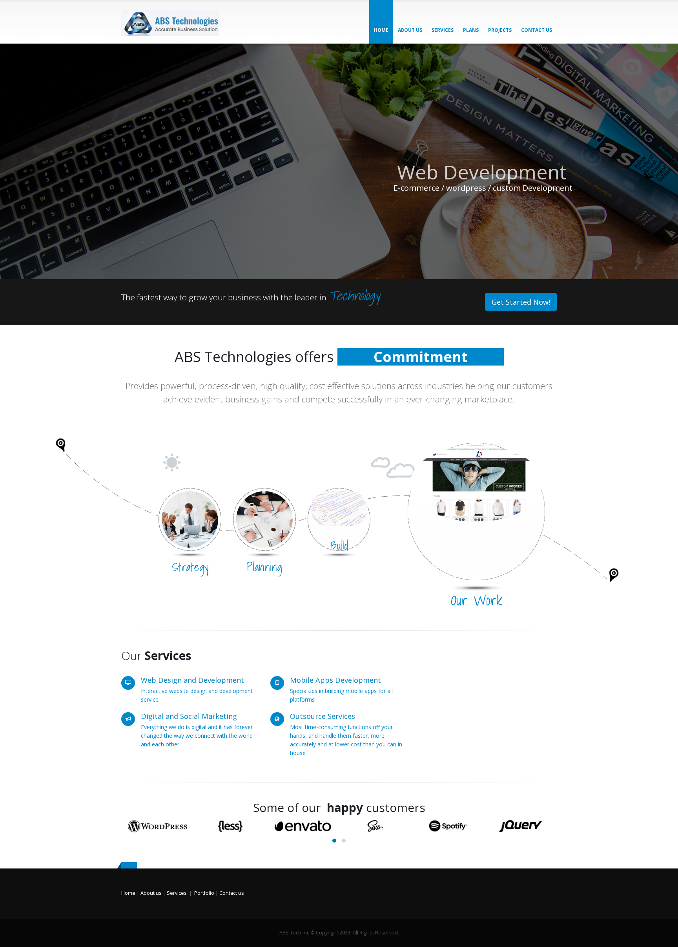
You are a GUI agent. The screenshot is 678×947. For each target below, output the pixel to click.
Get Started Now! (521, 302)
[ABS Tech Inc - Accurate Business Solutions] (170, 23)
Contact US (536, 30)
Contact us (231, 893)
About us (410, 30)
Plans (471, 30)
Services (443, 30)
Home (381, 30)
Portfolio (204, 893)
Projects (500, 30)
